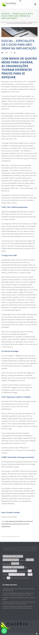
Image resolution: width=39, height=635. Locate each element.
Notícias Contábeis (13, 567)
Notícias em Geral (15, 536)
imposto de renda (22, 571)
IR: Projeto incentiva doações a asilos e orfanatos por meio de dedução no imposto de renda (19, 603)
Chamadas (22, 560)
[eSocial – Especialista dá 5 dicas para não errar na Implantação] (19, 32)
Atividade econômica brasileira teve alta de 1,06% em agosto (19, 598)
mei (30, 571)
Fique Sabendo (7, 564)
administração (11, 559)
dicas (3, 536)
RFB (26, 568)
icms (30, 574)
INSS (12, 578)
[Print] (15, 52)
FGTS (4, 578)
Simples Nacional (17, 574)
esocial (7, 536)
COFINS (5, 575)
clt (26, 575)
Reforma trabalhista (22, 578)
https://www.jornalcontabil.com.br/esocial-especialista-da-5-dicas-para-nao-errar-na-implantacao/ (17, 523)
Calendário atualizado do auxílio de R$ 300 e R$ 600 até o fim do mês (18, 589)
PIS (8, 578)
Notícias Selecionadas (13, 22)
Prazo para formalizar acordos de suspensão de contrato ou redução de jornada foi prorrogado (17, 607)
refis (21, 564)
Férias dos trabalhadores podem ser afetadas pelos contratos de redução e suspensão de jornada (18, 594)
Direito (30, 559)
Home (3, 22)
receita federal (10, 571)
